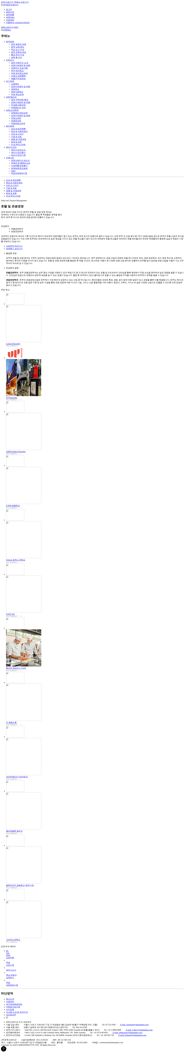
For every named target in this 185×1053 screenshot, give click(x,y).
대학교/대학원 (12, 110)
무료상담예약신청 (19, 173)
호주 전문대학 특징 (19, 100)
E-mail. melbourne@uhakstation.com (127, 1033)
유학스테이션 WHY (9, 27)
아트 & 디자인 (17, 134)
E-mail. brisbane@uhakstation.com (132, 1035)
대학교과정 (16, 118)
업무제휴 (10, 15)
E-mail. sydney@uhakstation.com (139, 1030)
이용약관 (10, 1002)
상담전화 (10, 954)
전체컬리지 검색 (18, 108)
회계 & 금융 (16, 142)
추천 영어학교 (17, 71)
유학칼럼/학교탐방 (19, 168)
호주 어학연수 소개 (19, 63)
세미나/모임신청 (18, 155)
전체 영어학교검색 (19, 73)
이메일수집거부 (13, 1007)
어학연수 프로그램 (19, 68)
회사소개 (10, 999)
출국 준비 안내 (17, 55)
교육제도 (15, 84)
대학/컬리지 (11, 97)
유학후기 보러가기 (14, 249)
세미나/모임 (11, 147)
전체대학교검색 (18, 123)
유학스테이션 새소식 (20, 160)
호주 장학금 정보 (18, 52)
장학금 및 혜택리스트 (20, 163)
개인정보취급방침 (14, 1004)
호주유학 (10, 42)
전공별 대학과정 (18, 105)
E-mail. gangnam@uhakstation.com (134, 1025)
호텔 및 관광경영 (18, 139)
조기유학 (10, 81)
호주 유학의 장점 (18, 44)
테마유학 (10, 126)
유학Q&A (10, 17)
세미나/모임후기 (18, 152)
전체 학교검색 (17, 94)
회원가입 (10, 12)
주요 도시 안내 (17, 50)
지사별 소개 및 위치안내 (17, 1012)
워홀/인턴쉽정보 (18, 79)
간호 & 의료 (16, 137)
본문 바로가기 (7, 2)
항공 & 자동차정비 (19, 131)
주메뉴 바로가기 (21, 2)
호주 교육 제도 (17, 47)
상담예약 (10, 20)
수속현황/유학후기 (19, 166)
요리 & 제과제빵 (18, 129)
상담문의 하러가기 (14, 246)
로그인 (9, 9)
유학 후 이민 (16, 57)
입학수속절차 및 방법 (20, 65)
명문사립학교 (17, 92)
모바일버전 (11, 1015)
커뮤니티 (10, 158)
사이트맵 (10, 1010)
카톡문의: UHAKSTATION (18, 23)
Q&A (13, 171)
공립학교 (15, 89)
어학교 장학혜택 (18, 76)
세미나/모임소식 (18, 150)
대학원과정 (16, 121)
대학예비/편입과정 (19, 113)
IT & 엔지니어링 (18, 145)
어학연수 (10, 60)
